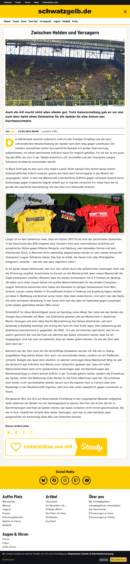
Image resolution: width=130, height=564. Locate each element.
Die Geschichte (97, 509)
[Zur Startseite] (65, 12)
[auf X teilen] (16, 432)
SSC (12, 131)
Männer (7, 21)
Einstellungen (8, 559)
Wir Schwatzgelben (99, 501)
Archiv (75, 21)
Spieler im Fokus (11, 521)
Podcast (7, 2)
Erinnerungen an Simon (102, 517)
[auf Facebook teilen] (24, 432)
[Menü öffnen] (125, 12)
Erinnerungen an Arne (101, 513)
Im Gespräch (45, 21)
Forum (18, 2)
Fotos (27, 2)
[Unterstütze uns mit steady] (65, 447)
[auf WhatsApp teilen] (31, 432)
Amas (23, 21)
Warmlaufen (9, 501)
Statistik (6, 525)
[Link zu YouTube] (86, 480)
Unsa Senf (33, 21)
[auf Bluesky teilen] (8, 432)
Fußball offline (54, 509)
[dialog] (65, 557)
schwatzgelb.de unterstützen (104, 505)
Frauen (16, 21)
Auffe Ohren (9, 546)
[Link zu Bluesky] (43, 480)
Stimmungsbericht (12, 517)
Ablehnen (104, 559)
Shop (36, 2)
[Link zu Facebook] (54, 480)
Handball (66, 21)
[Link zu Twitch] (76, 480)
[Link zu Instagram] (65, 480)
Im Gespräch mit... (56, 505)
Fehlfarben (52, 517)
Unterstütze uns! (50, 2)
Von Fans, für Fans (56, 513)
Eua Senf (51, 521)
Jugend (56, 21)
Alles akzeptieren (118, 559)
